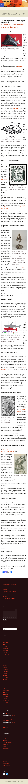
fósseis (18, 26)
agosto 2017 (5, 677)
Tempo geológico (11, 26)
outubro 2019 (5, 642)
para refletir (5, 757)
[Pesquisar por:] (25, 9)
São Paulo (5, 761)
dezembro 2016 (6, 694)
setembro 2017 (6, 675)
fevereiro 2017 (6, 690)
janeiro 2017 (5, 692)
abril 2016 (5, 704)
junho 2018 (5, 661)
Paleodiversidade (6, 750)
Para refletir (5, 755)
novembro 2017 (6, 671)
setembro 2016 (6, 700)
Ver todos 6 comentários (8, 575)
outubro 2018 (5, 652)
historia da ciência (5, 27)
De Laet (24, 267)
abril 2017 (5, 686)
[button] (2, 5)
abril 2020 (5, 640)
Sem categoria (6, 763)
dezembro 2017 (6, 669)
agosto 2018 (5, 656)
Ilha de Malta (20, 66)
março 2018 (5, 667)
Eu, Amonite (8, 713)
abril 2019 (5, 646)
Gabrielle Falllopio (14, 379)
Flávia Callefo (5, 740)
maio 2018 (5, 663)
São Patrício (22, 205)
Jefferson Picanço (20, 24)
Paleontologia (4, 26)
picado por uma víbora (4, 179)
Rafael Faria (5, 759)
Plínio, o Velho (16, 108)
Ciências (4, 738)
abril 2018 (5, 665)
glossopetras (23, 26)
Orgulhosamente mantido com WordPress (14, 781)
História (14, 24)
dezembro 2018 (6, 648)
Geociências (5, 744)
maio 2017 (5, 684)
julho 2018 (5, 658)
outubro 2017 (5, 673)
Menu (2, 9)
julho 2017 (5, 679)
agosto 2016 (5, 702)
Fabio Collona (20, 408)
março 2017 (5, 688)
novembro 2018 (6, 650)
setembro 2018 (6, 654)
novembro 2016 (6, 696)
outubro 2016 (5, 698)
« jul (5, 621)
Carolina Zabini (6, 736)
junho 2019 (5, 644)
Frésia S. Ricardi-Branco (7, 742)
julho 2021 (5, 638)
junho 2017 (5, 681)
